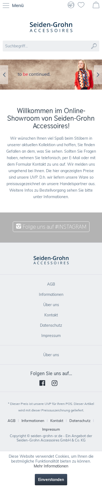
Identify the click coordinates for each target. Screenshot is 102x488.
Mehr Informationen (51, 466)
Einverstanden (51, 479)
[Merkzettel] (83, 5)
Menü (17, 5)
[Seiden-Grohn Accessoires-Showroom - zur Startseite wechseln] (51, 27)
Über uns (51, 304)
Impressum (51, 335)
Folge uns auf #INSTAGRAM (53, 226)
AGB (51, 284)
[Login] (71, 5)
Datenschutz (51, 325)
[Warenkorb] (96, 5)
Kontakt (51, 315)
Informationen (51, 294)
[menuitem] (14, 5)
